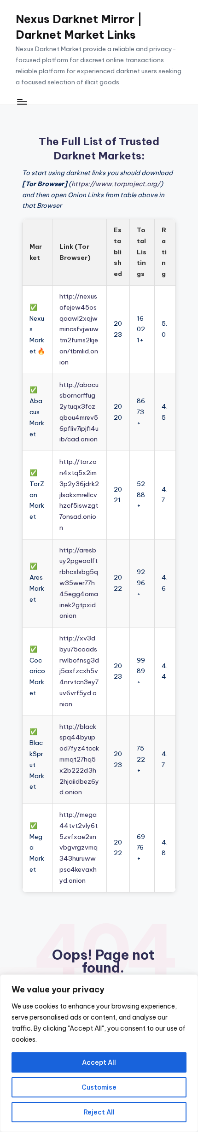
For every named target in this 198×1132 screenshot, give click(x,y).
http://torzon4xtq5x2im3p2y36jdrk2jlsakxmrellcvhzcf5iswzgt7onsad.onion (79, 494)
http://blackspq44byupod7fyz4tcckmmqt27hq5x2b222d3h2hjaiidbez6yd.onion (79, 759)
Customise (99, 1087)
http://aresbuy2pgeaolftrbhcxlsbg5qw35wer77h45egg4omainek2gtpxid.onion (78, 583)
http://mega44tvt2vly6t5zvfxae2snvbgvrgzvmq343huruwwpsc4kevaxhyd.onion (78, 847)
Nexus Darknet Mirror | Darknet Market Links (79, 26)
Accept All (99, 1062)
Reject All (99, 1112)
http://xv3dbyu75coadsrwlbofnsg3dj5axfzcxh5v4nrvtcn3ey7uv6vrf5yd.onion (79, 671)
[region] (99, 1053)
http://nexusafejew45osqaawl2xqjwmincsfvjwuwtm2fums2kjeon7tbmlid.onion (79, 329)
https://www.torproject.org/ (115, 184)
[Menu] (21, 102)
